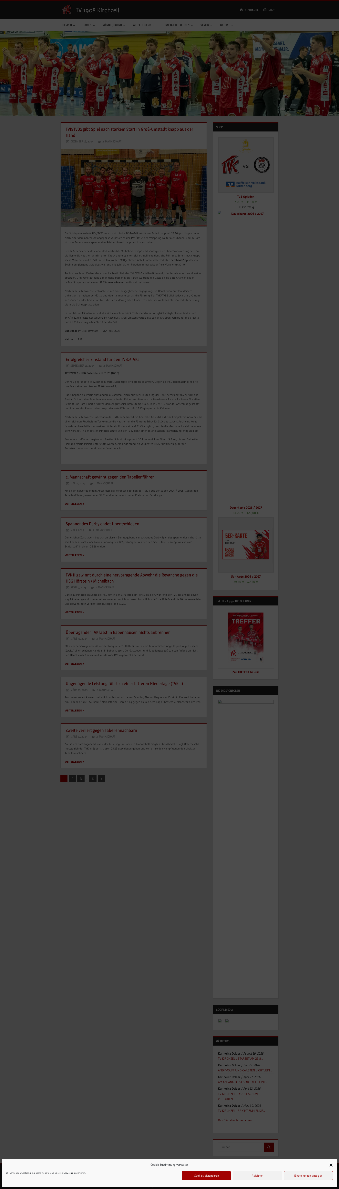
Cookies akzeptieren (206, 1175)
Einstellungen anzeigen (308, 1175)
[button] (331, 1165)
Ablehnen (257, 1175)
